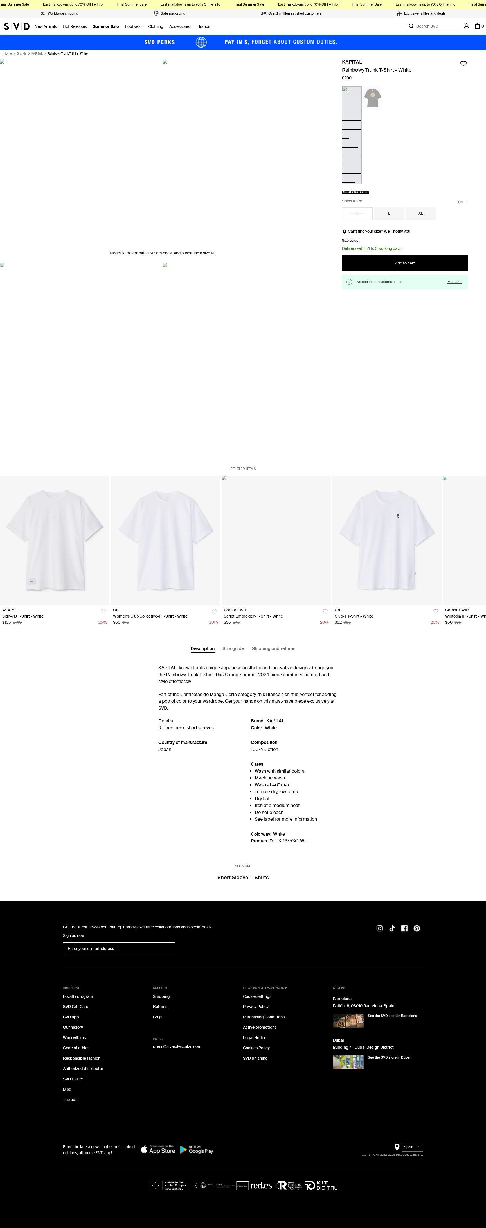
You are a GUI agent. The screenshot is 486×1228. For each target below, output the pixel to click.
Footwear (133, 26)
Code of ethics (76, 1048)
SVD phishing (255, 1058)
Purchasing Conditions (264, 1017)
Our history (73, 1027)
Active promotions (259, 1027)
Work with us (74, 1037)
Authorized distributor (83, 1068)
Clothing (155, 26)
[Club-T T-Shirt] (387, 540)
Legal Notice (254, 1037)
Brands (203, 26)
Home (8, 53)
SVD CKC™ (73, 1079)
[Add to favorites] (463, 63)
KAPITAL (37, 53)
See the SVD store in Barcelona (392, 1016)
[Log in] (466, 26)
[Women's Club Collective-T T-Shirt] (165, 540)
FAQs (157, 1017)
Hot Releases (75, 26)
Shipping (161, 996)
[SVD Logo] (17, 26)
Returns (160, 1006)
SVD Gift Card (76, 1006)
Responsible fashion (81, 1058)
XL (420, 213)
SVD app (71, 1017)
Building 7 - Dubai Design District (363, 1047)
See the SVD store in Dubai (389, 1057)
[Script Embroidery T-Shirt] (276, 540)
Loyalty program (78, 996)
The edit (70, 1099)
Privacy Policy (256, 1006)
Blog (67, 1089)
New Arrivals (46, 26)
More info (454, 282)
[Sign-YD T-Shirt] (54, 540)
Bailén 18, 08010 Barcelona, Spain (363, 1005)
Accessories (180, 26)
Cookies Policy (256, 1048)
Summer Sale (106, 26)
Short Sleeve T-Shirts (243, 877)
